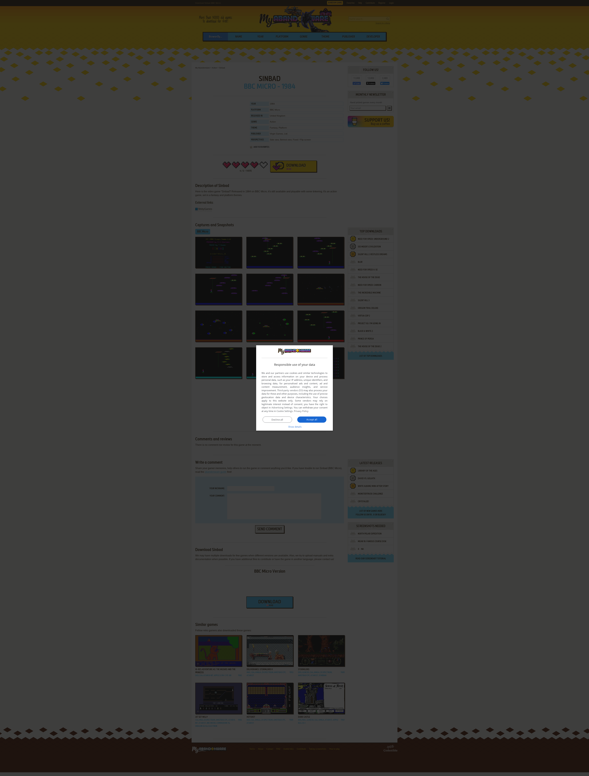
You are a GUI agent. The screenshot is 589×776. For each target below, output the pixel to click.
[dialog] (294, 388)
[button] (295, 426)
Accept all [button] (311, 419)
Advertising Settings (282, 407)
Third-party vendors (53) (290, 390)
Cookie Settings (285, 411)
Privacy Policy (301, 411)
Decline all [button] (277, 419)
